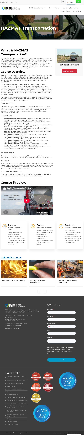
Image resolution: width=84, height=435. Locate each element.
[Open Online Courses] (60, 8)
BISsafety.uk (16, 328)
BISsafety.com (17, 325)
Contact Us (13, 2)
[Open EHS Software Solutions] (45, 8)
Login (77, 1)
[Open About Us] (80, 12)
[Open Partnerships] (70, 12)
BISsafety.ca (23, 323)
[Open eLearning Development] (80, 8)
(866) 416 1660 (4, 2)
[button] (39, 291)
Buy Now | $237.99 (69, 71)
